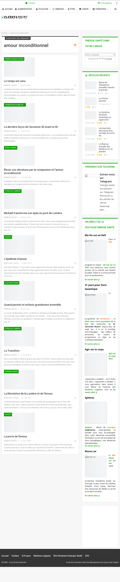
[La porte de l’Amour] (19, 422)
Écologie (43, 9)
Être (72, 9)
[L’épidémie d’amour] (19, 245)
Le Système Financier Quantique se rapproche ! (105, 116)
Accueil (9, 9)
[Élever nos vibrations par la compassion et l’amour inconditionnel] (19, 156)
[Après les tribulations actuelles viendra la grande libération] (91, 85)
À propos (26, 556)
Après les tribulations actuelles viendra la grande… (106, 86)
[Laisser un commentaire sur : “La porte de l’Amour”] (75, 440)
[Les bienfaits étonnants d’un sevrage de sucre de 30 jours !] (91, 131)
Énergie (59, 9)
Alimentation (25, 9)
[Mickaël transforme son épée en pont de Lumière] (19, 199)
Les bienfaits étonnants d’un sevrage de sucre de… (107, 132)
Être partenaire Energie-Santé (68, 556)
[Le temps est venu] (19, 67)
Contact (31, 3)
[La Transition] (19, 336)
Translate (108, 59)
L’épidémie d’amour (15, 258)
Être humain (10, 148)
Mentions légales (42, 556)
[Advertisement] (102, 529)
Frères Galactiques (14, 59)
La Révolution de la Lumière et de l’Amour (28, 393)
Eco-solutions (11, 283)
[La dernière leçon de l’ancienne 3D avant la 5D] (19, 113)
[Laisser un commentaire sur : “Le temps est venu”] (75, 85)
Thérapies (100, 9)
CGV (87, 556)
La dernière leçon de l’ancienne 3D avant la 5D (31, 126)
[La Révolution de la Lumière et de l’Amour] (19, 379)
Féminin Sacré (11, 371)
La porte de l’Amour (15, 436)
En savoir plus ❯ (92, 279)
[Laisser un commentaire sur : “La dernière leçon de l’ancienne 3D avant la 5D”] (75, 131)
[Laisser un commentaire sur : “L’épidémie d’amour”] (75, 263)
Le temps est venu (15, 81)
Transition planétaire (15, 105)
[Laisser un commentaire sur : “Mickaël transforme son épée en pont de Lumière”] (75, 217)
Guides (8, 237)
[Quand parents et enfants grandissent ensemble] (19, 291)
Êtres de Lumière (12, 191)
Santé (85, 9)
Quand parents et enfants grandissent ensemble (32, 304)
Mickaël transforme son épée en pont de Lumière (33, 213)
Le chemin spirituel (103, 99)
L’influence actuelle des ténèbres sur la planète (106, 148)
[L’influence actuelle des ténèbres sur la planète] (91, 147)
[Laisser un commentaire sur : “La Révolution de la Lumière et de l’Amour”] (75, 397)
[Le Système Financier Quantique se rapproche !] (91, 115)
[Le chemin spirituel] (91, 101)
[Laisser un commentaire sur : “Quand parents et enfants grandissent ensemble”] (75, 309)
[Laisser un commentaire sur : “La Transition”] (75, 355)
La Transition (12, 350)
